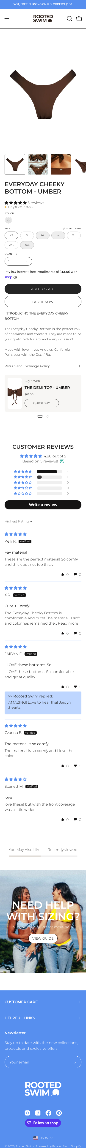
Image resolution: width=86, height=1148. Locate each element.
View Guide (43, 938)
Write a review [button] (43, 505)
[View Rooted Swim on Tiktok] (37, 1113)
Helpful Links (20, 1018)
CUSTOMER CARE (21, 1002)
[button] (69, 18)
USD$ (44, 1138)
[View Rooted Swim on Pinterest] (58, 1113)
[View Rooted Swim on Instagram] (27, 1113)
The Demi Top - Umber (47, 387)
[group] (43, 4)
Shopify (76, 1146)
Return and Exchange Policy (27, 366)
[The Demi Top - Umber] (15, 393)
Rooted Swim (25, 1146)
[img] (16, 534)
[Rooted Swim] (43, 18)
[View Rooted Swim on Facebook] (48, 1113)
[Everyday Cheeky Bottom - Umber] (15, 164)
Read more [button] (68, 623)
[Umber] (8, 220)
